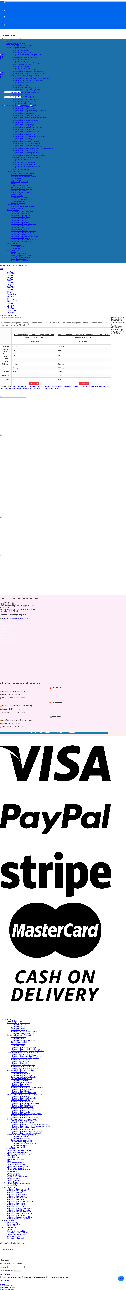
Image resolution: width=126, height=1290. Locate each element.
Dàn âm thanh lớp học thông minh (25, 105)
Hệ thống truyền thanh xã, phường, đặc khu (28, 80)
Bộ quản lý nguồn (16, 194)
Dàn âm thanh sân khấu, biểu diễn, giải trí (24, 58)
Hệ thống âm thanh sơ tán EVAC (25, 135)
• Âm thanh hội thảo (56, 386)
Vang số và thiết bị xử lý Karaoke (21, 187)
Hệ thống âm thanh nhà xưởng (24, 114)
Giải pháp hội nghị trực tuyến (20, 229)
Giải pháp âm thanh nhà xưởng (20, 215)
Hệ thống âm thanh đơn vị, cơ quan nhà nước (25, 142)
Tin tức (13, 252)
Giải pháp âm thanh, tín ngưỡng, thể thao (24, 240)
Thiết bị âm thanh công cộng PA (21, 189)
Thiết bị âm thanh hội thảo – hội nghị (19, 1150)
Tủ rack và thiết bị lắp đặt (19, 198)
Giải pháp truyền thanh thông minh (22, 212)
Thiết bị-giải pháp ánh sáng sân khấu (22, 206)
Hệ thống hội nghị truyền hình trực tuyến (28, 54)
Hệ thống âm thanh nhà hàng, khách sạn (27, 70)
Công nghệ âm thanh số (18, 259)
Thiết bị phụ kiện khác (18, 203)
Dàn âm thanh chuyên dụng (16, 44)
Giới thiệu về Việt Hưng (7, 625)
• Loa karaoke (67, 386)
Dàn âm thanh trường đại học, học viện (27, 100)
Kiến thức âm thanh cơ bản (19, 254)
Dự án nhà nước (16, 245)
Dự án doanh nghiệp (17, 247)
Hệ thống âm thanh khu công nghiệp (26, 112)
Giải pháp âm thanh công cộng (20, 213)
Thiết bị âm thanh (13, 171)
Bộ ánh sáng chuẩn (17, 208)
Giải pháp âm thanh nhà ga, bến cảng (22, 233)
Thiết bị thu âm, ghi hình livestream (22, 192)
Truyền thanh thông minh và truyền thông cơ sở (26, 75)
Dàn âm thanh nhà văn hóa (23, 159)
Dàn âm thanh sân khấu (22, 59)
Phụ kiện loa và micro (18, 201)
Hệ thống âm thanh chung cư (24, 122)
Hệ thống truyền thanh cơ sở (24, 84)
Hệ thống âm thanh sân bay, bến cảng (27, 131)
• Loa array (84, 386)
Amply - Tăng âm (16, 180)
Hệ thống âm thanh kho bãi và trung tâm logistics (30, 110)
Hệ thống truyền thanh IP (23, 86)
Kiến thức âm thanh (13, 250)
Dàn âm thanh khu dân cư (23, 168)
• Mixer (58, 388)
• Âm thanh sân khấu (43, 386)
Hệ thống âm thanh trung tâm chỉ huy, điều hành (30, 154)
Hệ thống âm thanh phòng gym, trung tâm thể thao (31, 73)
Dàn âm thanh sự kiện (22, 61)
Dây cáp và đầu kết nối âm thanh (21, 199)
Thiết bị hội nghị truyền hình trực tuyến (23, 177)
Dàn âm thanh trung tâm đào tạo (25, 101)
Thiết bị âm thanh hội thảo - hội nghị (22, 173)
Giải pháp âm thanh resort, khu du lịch (23, 234)
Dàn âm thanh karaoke (22, 66)
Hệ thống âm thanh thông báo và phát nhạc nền (30, 136)
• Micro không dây (27, 388)
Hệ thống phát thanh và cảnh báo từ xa (27, 89)
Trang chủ (10, 42)
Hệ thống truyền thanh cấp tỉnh (25, 82)
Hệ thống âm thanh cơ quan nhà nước (27, 145)
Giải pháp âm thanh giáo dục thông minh (23, 224)
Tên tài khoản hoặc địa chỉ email (11, 1264)
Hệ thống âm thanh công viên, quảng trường (29, 126)
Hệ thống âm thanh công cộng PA (25, 124)
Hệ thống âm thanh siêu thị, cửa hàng (27, 133)
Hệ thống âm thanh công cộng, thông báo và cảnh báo (28, 117)
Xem (1, 269)
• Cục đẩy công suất (14, 388)
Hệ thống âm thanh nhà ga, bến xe (26, 129)
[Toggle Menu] (4, 40)
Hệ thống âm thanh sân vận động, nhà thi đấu (29, 72)
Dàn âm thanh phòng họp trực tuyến (26, 56)
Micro (13, 184)
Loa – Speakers (12, 1156)
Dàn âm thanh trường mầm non (24, 96)
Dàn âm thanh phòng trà (22, 68)
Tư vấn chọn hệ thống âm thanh (21, 255)
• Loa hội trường (31, 386)
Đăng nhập (17, 1270)
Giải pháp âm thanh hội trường (20, 227)
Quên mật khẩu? (5, 1274)
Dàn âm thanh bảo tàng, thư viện (25, 164)
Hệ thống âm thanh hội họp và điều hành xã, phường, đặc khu (34, 149)
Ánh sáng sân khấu (13, 205)
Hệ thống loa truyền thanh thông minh (27, 87)
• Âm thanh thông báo (95, 386)
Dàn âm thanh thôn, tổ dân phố (24, 161)
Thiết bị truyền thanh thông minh (21, 175)
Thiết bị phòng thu (17, 196)
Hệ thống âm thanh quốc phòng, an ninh (27, 152)
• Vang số (64, 388)
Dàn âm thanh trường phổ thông (25, 98)
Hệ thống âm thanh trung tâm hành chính (28, 143)
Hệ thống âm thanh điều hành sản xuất (27, 115)
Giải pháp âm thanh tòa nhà (19, 219)
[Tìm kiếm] (4, 99)
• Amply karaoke (38, 388)
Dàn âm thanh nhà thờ (22, 170)
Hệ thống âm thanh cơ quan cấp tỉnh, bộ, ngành (30, 156)
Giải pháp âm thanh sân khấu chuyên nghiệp (25, 236)
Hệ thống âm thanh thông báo (24, 119)
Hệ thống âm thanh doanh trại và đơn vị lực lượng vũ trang (33, 147)
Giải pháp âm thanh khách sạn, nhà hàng (23, 231)
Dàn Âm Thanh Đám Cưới (23, 65)
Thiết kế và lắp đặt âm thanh (20, 257)
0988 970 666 (8, 315)
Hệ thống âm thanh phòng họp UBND (26, 150)
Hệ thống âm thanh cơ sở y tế (24, 108)
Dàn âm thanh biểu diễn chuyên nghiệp (27, 63)
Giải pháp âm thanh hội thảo (20, 226)
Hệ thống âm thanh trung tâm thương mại (28, 140)
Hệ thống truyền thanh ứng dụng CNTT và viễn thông (32, 79)
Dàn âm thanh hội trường (23, 47)
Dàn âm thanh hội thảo (22, 49)
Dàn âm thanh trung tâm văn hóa (25, 163)
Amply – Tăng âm (13, 1157)
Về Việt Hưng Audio (11, 105)
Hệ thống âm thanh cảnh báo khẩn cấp (27, 121)
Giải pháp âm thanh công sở (20, 222)
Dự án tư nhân (15, 248)
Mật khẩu (3, 1267)
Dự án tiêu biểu (12, 243)
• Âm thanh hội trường (19, 386)
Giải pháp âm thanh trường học (21, 220)
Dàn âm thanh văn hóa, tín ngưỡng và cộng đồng (26, 157)
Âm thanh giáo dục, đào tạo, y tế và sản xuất (25, 93)
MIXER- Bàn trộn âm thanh (19, 182)
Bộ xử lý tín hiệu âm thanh (19, 185)
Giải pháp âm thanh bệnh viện (20, 238)
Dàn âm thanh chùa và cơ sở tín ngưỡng (27, 166)
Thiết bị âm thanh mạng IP (19, 191)
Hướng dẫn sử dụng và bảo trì (20, 260)
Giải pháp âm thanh (13, 210)
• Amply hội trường (50, 388)
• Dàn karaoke (76, 386)
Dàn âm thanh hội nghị (22, 51)
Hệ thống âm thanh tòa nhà (23, 138)
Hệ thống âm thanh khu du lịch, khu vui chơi (28, 128)
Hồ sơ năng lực (5, 629)
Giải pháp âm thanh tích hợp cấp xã (22, 241)
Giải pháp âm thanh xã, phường (20, 217)
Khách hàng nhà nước (7, 635)
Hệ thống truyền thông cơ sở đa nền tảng (28, 91)
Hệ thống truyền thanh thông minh (26, 77)
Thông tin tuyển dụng (7, 638)
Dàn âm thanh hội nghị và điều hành (22, 45)
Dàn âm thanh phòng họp (23, 52)
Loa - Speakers (16, 178)
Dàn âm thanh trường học (23, 94)
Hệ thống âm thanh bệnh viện (24, 107)
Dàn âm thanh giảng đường (23, 103)
